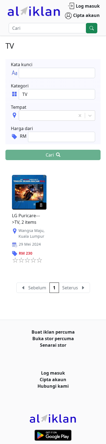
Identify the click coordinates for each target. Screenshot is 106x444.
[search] (91, 28)
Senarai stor (53, 345)
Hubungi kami (53, 386)
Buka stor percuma (53, 339)
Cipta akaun (86, 15)
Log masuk (88, 6)
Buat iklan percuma (53, 332)
